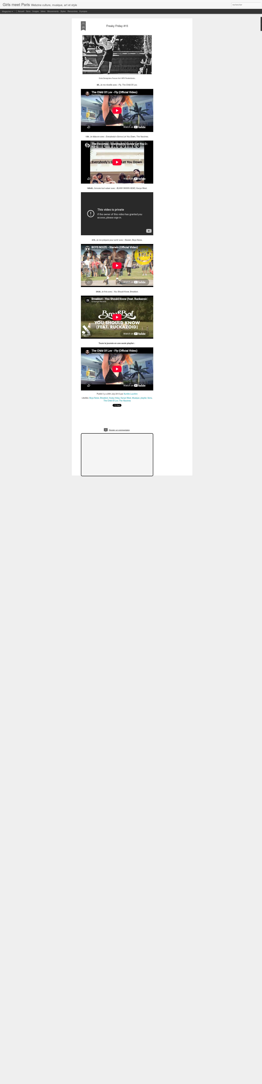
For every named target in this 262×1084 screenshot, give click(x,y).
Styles (63, 11)
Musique (135, 397)
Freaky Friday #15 (117, 26)
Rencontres (73, 11)
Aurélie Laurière (131, 393)
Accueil (21, 11)
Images (35, 11)
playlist (143, 397)
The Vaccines (125, 400)
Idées (43, 11)
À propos (83, 11)
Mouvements (53, 11)
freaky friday (114, 397)
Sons (150, 397)
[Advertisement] (168, 64)
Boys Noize (94, 397)
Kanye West (126, 397)
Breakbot (104, 397)
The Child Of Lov (111, 400)
